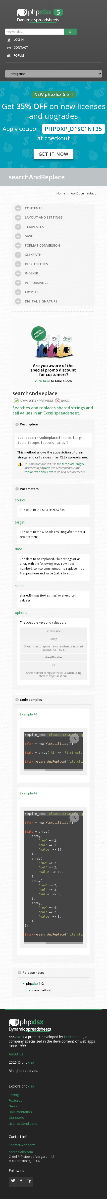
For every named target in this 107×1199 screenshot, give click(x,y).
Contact (20, 47)
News (13, 1106)
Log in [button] (18, 39)
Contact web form (22, 1145)
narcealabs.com (21, 1152)
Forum (18, 55)
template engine (73, 464)
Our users (16, 1117)
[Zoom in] (74, 739)
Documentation (20, 1112)
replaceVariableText (38, 472)
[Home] (30, 1026)
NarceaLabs (73, 1036)
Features (15, 1100)
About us (16, 1054)
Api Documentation (84, 193)
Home (60, 193)
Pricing (14, 1094)
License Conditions (23, 1123)
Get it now (53, 154)
